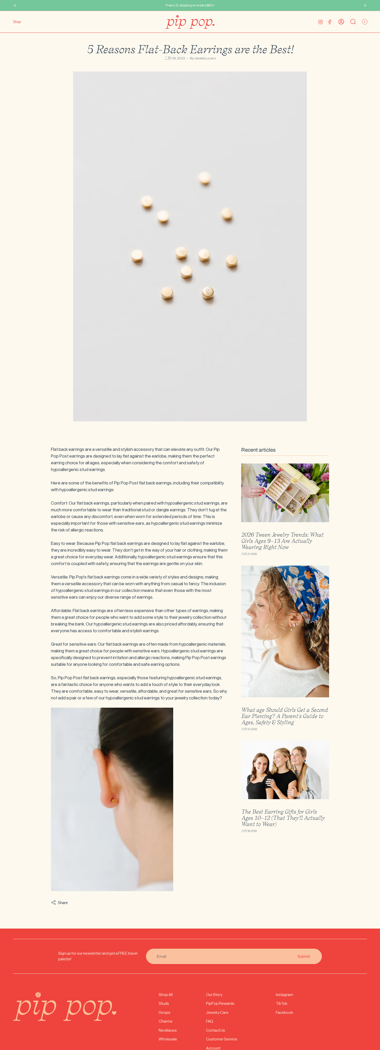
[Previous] (15, 5)
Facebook (284, 1012)
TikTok (281, 1003)
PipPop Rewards (220, 1003)
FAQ (209, 1021)
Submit (304, 956)
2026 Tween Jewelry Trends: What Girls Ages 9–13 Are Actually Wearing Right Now (282, 540)
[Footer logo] (64, 1006)
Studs (164, 1003)
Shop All (166, 994)
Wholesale (168, 1039)
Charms (165, 1021)
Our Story (214, 994)
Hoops (164, 1012)
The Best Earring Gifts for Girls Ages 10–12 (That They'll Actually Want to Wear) (282, 817)
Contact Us (215, 1030)
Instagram (284, 994)
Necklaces (168, 1030)
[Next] (364, 5)
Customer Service (221, 1039)
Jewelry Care (217, 1012)
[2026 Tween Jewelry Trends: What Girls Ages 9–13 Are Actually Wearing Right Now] (285, 493)
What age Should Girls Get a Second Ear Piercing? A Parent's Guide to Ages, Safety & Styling (284, 716)
